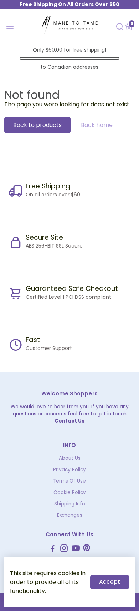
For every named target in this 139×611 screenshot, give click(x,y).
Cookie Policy (69, 492)
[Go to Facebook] (53, 549)
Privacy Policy (69, 469)
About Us (70, 458)
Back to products (37, 125)
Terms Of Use (69, 481)
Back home (97, 125)
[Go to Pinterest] (86, 549)
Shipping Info (69, 503)
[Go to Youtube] (75, 549)
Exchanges (69, 515)
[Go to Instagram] (64, 549)
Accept (109, 582)
